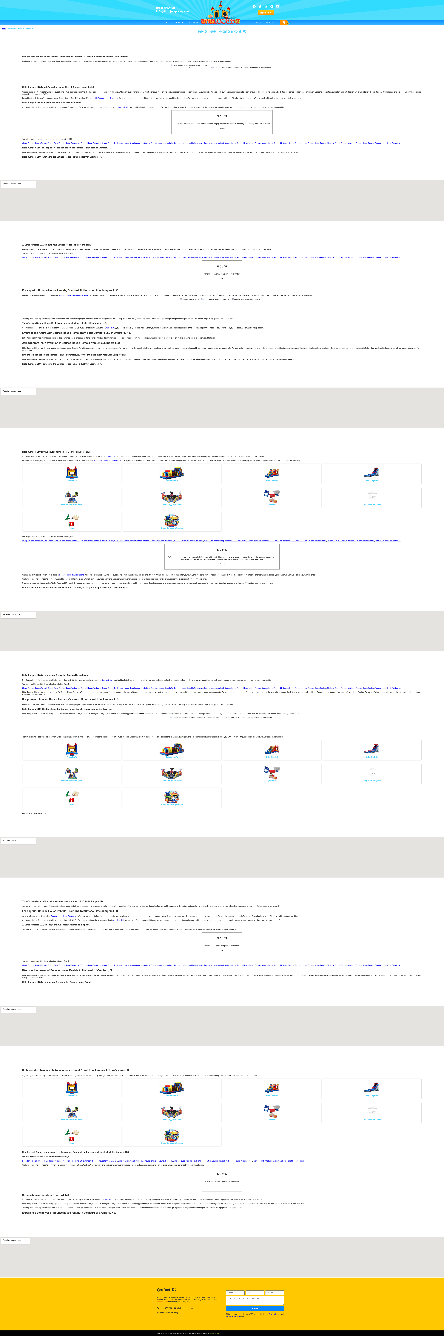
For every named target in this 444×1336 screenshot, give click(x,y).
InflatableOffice (214, 1333)
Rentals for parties (203, 1161)
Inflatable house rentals (274, 1161)
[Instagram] (266, 6)
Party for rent (258, 1161)
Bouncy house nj (165, 1161)
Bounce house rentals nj (214, 143)
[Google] (272, 6)
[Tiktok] (260, 6)
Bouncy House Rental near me (129, 143)
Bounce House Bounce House (240, 1161)
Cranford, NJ (123, 107)
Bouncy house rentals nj (128, 1161)
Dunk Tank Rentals (30, 1161)
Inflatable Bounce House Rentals (361, 143)
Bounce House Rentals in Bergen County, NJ (99, 143)
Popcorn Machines (46, 1161)
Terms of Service (233, 1316)
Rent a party (190, 1161)
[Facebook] (254, 6)
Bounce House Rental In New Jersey (188, 143)
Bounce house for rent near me (104, 1161)
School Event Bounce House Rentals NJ (64, 143)
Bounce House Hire (219, 1161)
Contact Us (269, 22)
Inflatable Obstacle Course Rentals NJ (158, 143)
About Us (194, 22)
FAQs (258, 22)
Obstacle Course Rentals (337, 143)
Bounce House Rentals (317, 143)
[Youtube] (277, 6)
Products (179, 22)
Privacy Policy (274, 1314)
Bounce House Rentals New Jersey (239, 143)
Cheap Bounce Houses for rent (34, 143)
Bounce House (179, 1161)
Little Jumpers (85, 1161)
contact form (162, 1302)
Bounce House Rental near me (295, 143)
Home (169, 22)
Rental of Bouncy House (294, 1161)
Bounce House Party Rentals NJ (388, 143)
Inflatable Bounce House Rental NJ (104, 98)
